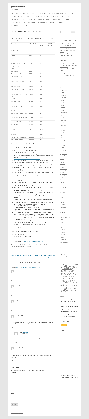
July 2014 (62, 157)
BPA (73, 267)
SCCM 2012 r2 (64, 281)
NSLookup (27, 16)
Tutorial (63, 288)
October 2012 (63, 192)
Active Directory (24, 244)
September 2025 (63, 88)
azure (69, 266)
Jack (30, 246)
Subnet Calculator (65, 16)
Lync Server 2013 (65, 276)
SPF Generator (54, 16)
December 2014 (63, 150)
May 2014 (62, 160)
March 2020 (62, 107)
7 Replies (13, 35)
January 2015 (63, 149)
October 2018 (63, 122)
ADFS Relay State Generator (22, 13)
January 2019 (63, 119)
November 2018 (63, 120)
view (61, 290)
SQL (61, 284)
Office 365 (62, 231)
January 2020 (63, 110)
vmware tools (73, 290)
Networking (62, 229)
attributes (42, 244)
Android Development (65, 217)
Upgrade (69, 288)
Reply (12, 280)
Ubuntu (62, 237)
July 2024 (62, 92)
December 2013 (63, 169)
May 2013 (62, 180)
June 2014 (62, 159)
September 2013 (63, 174)
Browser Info (43, 13)
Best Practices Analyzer (65, 267)
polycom (72, 278)
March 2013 (62, 184)
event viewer (68, 270)
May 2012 (62, 200)
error (62, 270)
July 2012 (62, 197)
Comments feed (63, 254)
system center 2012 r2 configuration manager (68, 286)
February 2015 (63, 147)
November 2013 (63, 170)
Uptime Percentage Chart (29, 19)
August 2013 (63, 175)
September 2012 (63, 194)
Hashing (67, 19)
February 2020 (63, 109)
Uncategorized (63, 239)
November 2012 (63, 190)
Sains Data (62, 75)
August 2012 (63, 195)
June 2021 (62, 102)
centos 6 (75, 267)
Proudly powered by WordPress (17, 413)
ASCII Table (34, 13)
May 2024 (62, 93)
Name (13, 388)
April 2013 (62, 182)
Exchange (73, 270)
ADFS (76, 264)
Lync (61, 224)
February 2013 (63, 185)
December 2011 (63, 207)
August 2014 (63, 155)
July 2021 (62, 100)
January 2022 (63, 97)
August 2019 (63, 114)
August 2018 (63, 125)
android (63, 266)
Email (13, 393)
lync (73, 273)
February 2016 (63, 144)
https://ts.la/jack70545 (67, 379)
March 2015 (62, 145)
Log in (61, 251)
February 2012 (63, 204)
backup (73, 266)
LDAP (45, 244)
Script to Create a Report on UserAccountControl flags (28, 267)
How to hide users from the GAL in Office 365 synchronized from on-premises (68, 65)
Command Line (67, 269)
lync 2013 (73, 275)
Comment (13, 372)
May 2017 (62, 137)
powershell (64, 280)
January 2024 (63, 95)
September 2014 (63, 154)
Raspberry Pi (63, 234)
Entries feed (62, 252)
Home (12, 13)
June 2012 (62, 199)
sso (65, 284)
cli (61, 269)
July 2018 (62, 127)
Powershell (62, 232)
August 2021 (63, 98)
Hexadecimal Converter (29, 22)
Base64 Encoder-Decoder (43, 19)
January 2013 (63, 187)
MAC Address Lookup (61, 22)
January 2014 (63, 167)
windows (66, 291)
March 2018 (62, 132)
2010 (61, 264)
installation (63, 273)
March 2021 (62, 103)
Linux (61, 222)
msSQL (61, 227)
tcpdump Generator (15, 19)
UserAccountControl (15, 246)
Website (13, 399)
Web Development (64, 242)
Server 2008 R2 (64, 283)
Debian (61, 219)
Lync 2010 (64, 274)
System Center (63, 236)
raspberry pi (73, 280)
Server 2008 (70, 281)
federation (63, 271)
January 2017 (63, 139)
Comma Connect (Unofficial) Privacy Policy (58, 13)
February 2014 (63, 165)
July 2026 (62, 87)
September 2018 (63, 124)
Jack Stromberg (18, 6)
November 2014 (63, 152)
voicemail (62, 291)
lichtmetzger (63, 68)
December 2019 (63, 112)
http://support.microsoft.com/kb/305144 (33, 241)
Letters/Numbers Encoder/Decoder (46, 22)
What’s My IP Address (16, 25)
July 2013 (62, 177)
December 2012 (63, 189)
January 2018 (63, 134)
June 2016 (62, 142)
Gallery (73, 13)
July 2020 (62, 105)
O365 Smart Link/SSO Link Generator (40, 16)
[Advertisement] (69, 354)
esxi (65, 270)
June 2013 (62, 179)
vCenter (75, 288)
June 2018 (62, 129)
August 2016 (63, 140)
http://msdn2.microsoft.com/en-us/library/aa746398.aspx (27, 159)
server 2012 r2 (73, 283)
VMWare (67, 290)
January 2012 (63, 205)
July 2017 (62, 135)
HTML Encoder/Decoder (16, 16)
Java (61, 221)
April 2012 (62, 202)
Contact (25, 25)
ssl (63, 284)
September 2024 (63, 90)
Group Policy (70, 271)
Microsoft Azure (63, 226)
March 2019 (62, 117)
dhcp (73, 269)
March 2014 (62, 164)
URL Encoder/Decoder (16, 22)
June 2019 (62, 115)
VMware (62, 241)
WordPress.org (63, 256)
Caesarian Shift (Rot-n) (57, 19)
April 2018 (62, 130)
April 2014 (62, 162)
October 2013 (63, 172)
